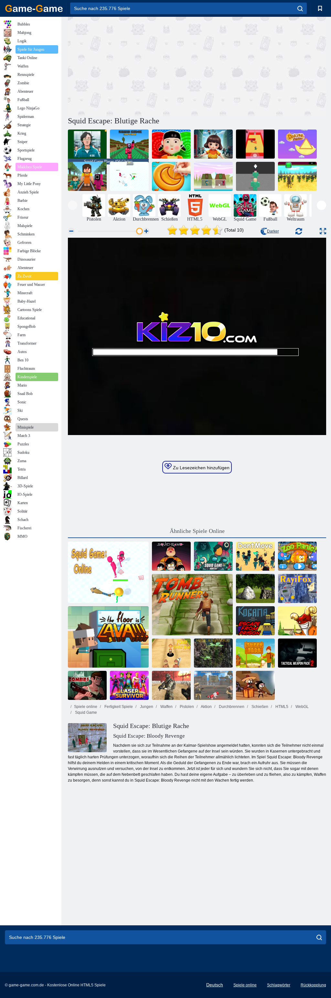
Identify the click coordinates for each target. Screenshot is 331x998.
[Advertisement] (132, 65)
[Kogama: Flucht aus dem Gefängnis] (255, 620)
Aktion (206, 706)
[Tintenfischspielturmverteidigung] (213, 176)
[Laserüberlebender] (129, 685)
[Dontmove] (255, 556)
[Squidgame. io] (213, 144)
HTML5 (281, 706)
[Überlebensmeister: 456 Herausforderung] (171, 144)
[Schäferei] (255, 653)
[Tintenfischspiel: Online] (108, 572)
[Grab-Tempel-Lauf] (171, 653)
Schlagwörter (278, 985)
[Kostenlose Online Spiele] (34, 8)
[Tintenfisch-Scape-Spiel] (255, 144)
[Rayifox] (297, 588)
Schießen (259, 706)
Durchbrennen (231, 706)
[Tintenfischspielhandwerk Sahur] (297, 176)
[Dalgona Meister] (297, 144)
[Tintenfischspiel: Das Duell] (129, 176)
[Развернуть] (323, 231)
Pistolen (186, 706)
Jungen (146, 706)
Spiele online (85, 706)
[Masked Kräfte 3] (171, 685)
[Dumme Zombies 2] (87, 685)
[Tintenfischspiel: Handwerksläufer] (129, 144)
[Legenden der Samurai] (297, 620)
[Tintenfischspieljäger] (213, 556)
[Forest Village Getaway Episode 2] (255, 588)
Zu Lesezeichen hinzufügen (201, 467)
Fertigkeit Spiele (118, 706)
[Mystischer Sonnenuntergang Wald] (213, 653)
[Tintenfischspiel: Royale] (255, 176)
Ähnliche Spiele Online (197, 531)
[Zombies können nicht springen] (255, 685)
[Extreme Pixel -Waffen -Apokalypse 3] (213, 685)
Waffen (166, 706)
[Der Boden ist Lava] (108, 637)
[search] (300, 8)
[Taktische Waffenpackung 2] (297, 653)
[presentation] (72, 205)
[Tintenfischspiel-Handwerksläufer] (87, 176)
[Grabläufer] (192, 604)
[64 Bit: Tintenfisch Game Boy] (171, 556)
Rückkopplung (313, 985)
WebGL (301, 706)
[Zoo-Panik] (297, 556)
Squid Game (85, 712)
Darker (273, 231)
